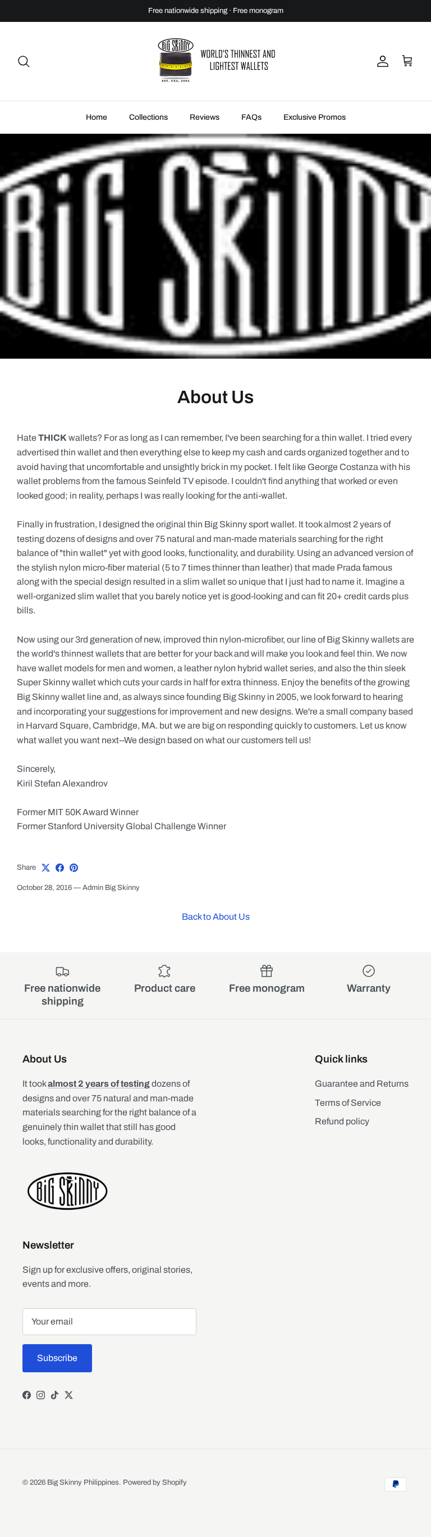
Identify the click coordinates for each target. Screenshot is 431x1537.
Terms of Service (348, 1111)
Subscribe (57, 1367)
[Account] (380, 70)
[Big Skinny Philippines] (215, 70)
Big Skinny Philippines (83, 1491)
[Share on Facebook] (60, 877)
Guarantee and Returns (362, 1092)
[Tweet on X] (46, 877)
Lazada (156, 15)
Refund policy (342, 1130)
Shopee (236, 15)
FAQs (251, 126)
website (174, 24)
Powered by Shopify (155, 1491)
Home (96, 126)
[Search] (23, 70)
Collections (148, 126)
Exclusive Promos (314, 126)
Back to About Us (216, 925)
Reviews (204, 126)
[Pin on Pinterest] (74, 877)
